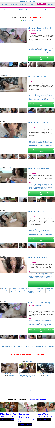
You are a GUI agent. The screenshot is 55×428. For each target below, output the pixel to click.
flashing (38, 187)
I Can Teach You (8, 414)
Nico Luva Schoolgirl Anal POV (38, 28)
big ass (44, 46)
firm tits (40, 49)
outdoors (45, 187)
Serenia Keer (22, 420)
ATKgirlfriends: (29, 361)
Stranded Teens (25, 425)
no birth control (50, 276)
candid (43, 48)
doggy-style (33, 49)
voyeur (51, 52)
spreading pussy (38, 325)
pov (43, 50)
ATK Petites (50, 4)
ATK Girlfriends (41, 3)
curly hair (50, 48)
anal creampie (35, 46)
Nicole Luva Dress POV (36, 211)
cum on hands (37, 95)
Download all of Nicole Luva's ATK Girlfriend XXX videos (27, 347)
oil (36, 50)
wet (29, 53)
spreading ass (31, 325)
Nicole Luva (8, 27)
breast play (35, 48)
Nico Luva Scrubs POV (36, 76)
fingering (33, 96)
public (45, 50)
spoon (38, 52)
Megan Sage (30, 376)
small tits (49, 50)
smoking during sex (33, 52)
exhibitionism (48, 185)
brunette (39, 48)
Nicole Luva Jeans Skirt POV (38, 303)
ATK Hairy (32, 4)
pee (38, 50)
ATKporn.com (31, 390)
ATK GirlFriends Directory (24, 9)
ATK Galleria (14, 4)
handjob (33, 50)
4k (29, 46)
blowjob (51, 46)
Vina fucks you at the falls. (46, 373)
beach (36, 184)
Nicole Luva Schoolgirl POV (37, 257)
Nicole (33, 129)
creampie (38, 141)
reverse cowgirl (42, 98)
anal (31, 46)
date (29, 49)
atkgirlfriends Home (6, 9)
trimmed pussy (47, 52)
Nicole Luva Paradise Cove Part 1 (39, 168)
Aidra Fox (40, 417)
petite (41, 50)
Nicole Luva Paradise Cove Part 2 (39, 122)
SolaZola (10, 417)
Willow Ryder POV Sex (9, 373)
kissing (51, 142)
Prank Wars (43, 414)
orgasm (30, 98)
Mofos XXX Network (38, 400)
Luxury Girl (3, 417)
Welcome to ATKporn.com (27, 1)
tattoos (41, 52)
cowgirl (46, 48)
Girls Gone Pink (7, 420)
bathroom (41, 46)
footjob (48, 49)
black (48, 46)
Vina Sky (48, 375)
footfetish (45, 49)
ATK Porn (4, 4)
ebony (37, 49)
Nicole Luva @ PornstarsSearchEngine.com (27, 354)
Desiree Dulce (48, 417)
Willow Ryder (12, 375)
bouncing (30, 48)
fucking (30, 50)
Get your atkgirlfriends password (46, 9)
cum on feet (31, 95)
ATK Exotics (23, 4)
